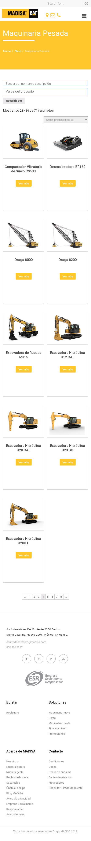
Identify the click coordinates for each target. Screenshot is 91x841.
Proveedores (56, 782)
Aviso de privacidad (18, 798)
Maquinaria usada (59, 723)
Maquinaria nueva (59, 712)
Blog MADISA (14, 793)
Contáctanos (56, 761)
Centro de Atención (60, 777)
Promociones (57, 733)
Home (7, 51)
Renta (52, 717)
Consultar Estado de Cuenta (66, 788)
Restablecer (14, 100)
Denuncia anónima (60, 772)
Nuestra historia (16, 766)
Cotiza (53, 766)
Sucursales (13, 782)
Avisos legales (15, 814)
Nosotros (12, 761)
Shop (18, 51)
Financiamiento (58, 728)
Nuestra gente (14, 772)
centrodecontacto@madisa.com (26, 642)
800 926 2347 (14, 647)
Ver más (23, 183)
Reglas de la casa (17, 777)
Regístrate (12, 712)
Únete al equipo (16, 788)
